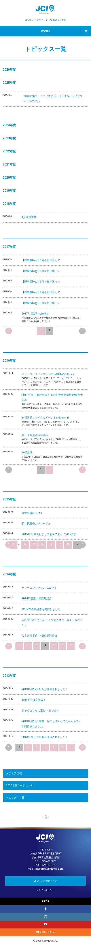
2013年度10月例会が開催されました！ (45, 737)
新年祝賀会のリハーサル (36, 523)
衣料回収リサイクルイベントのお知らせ (45, 417)
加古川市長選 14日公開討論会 (39, 635)
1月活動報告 (29, 217)
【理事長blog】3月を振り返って (41, 281)
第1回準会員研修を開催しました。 (42, 609)
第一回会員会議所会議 (35, 435)
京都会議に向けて (32, 512)
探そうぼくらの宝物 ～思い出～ (40, 710)
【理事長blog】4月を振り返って (41, 271)
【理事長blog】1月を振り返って (41, 303)
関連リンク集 (59, 20)
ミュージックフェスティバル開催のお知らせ (48, 374)
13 (25, 543)
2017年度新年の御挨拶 (35, 313)
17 (59, 543)
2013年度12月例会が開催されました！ (45, 689)
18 (68, 543)
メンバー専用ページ (38, 20)
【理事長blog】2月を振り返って (41, 292)
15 (42, 543)
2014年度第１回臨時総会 (37, 598)
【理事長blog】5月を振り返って (41, 260)
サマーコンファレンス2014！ (39, 587)
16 (50, 543)
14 (33, 543)
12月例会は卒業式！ (34, 699)
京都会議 (27, 452)
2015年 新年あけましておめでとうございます (49, 534)
